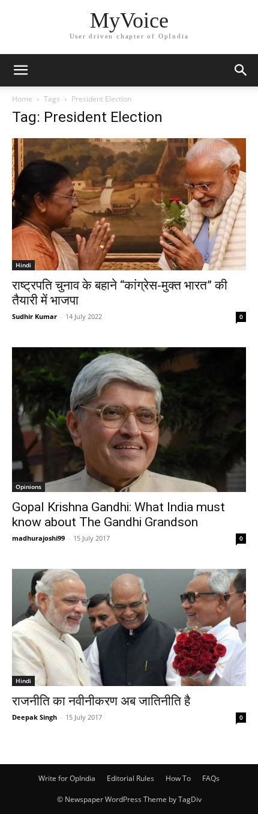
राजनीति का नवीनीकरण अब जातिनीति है (101, 701)
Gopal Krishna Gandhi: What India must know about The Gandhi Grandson (118, 514)
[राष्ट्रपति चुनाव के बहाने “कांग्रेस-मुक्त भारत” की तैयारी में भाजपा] (129, 204)
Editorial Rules (130, 778)
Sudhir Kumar (34, 316)
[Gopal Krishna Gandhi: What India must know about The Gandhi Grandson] (129, 419)
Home (22, 99)
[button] (20, 70)
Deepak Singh (34, 716)
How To (178, 778)
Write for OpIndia (66, 778)
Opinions (28, 486)
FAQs (211, 778)
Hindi (23, 265)
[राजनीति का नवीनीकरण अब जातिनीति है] (129, 627)
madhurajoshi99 (38, 537)
